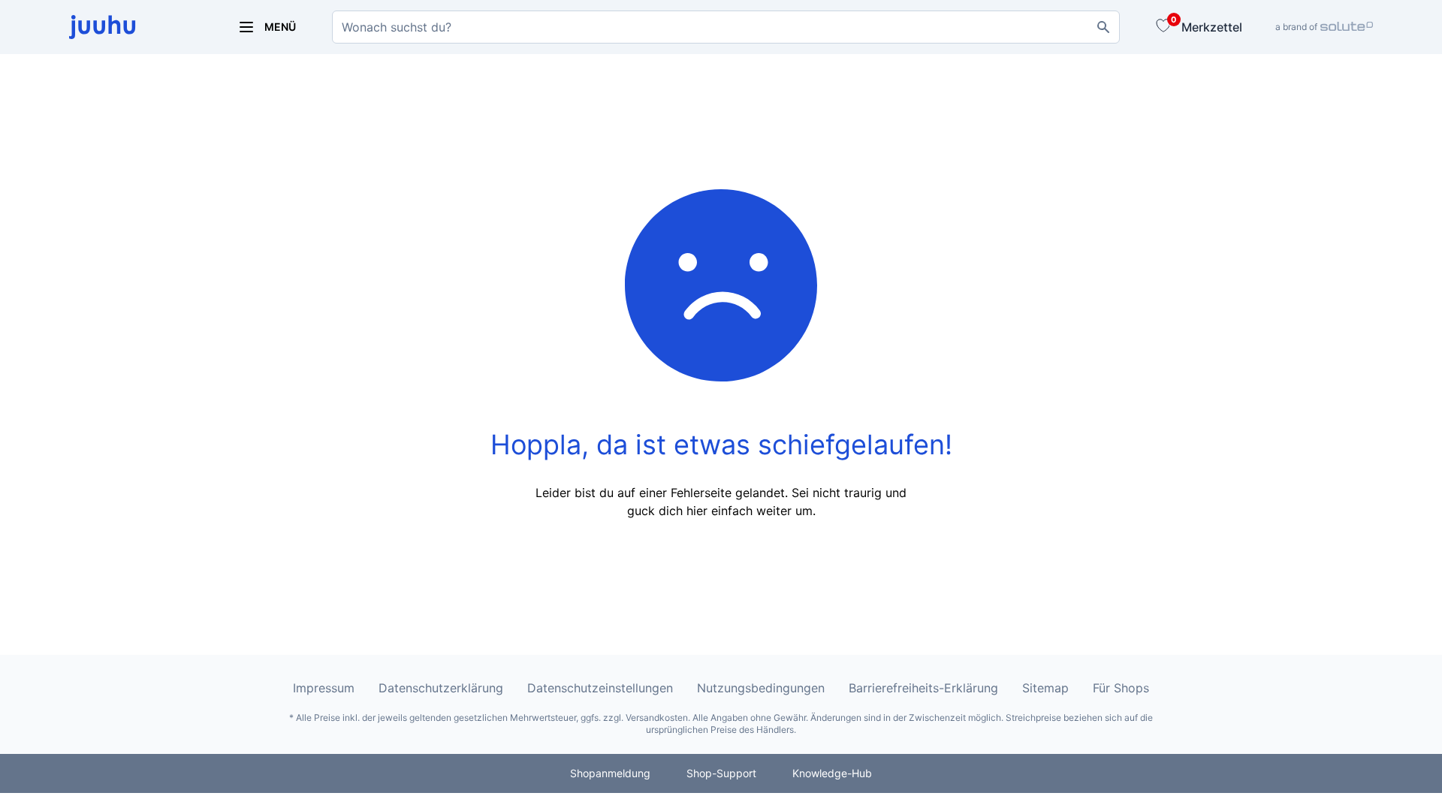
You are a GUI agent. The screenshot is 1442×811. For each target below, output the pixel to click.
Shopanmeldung (610, 773)
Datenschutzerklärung (441, 687)
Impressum (323, 687)
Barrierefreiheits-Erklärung (923, 687)
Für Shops (1121, 687)
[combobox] (726, 27)
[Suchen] (1103, 27)
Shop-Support (721, 773)
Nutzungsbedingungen (761, 687)
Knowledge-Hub (832, 773)
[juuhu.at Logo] (135, 27)
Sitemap (1045, 687)
